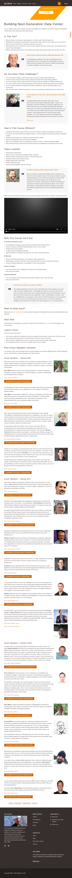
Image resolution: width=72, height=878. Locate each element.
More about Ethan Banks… (11, 771)
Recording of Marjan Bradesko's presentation (20, 666)
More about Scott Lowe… (11, 491)
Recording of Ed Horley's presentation (18, 472)
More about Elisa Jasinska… (12, 695)
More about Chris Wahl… (11, 403)
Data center (26, 803)
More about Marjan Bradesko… (13, 663)
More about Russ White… (11, 377)
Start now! (46, 12)
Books (34, 825)
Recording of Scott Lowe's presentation (18, 495)
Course (34, 803)
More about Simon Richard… (12, 626)
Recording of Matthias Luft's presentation (19, 604)
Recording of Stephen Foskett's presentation (20, 552)
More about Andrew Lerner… (12, 623)
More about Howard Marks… (12, 741)
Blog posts (55, 816)
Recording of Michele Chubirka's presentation (20, 442)
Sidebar (70, 34)
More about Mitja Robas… (11, 793)
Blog (34, 838)
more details (48, 323)
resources (25, 3)
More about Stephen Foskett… (12, 549)
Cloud (11, 803)
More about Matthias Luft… (11, 600)
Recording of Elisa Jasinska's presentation (19, 698)
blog (19, 3)
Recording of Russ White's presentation (18, 381)
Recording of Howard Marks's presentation (19, 745)
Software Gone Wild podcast (57, 820)
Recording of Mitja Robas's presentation (18, 796)
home (15, 3)
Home (34, 835)
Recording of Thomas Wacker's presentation (19, 524)
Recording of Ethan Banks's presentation (19, 775)
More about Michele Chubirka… (13, 439)
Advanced (18, 803)
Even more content (38, 841)
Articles (35, 816)
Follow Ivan (55, 824)
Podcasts (35, 822)
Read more (36, 861)
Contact (35, 844)
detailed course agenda (17, 312)
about (34, 3)
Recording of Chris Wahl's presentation (18, 407)
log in (66, 3)
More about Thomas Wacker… (12, 521)
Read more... (30, 120)
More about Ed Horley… (11, 469)
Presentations (36, 819)
